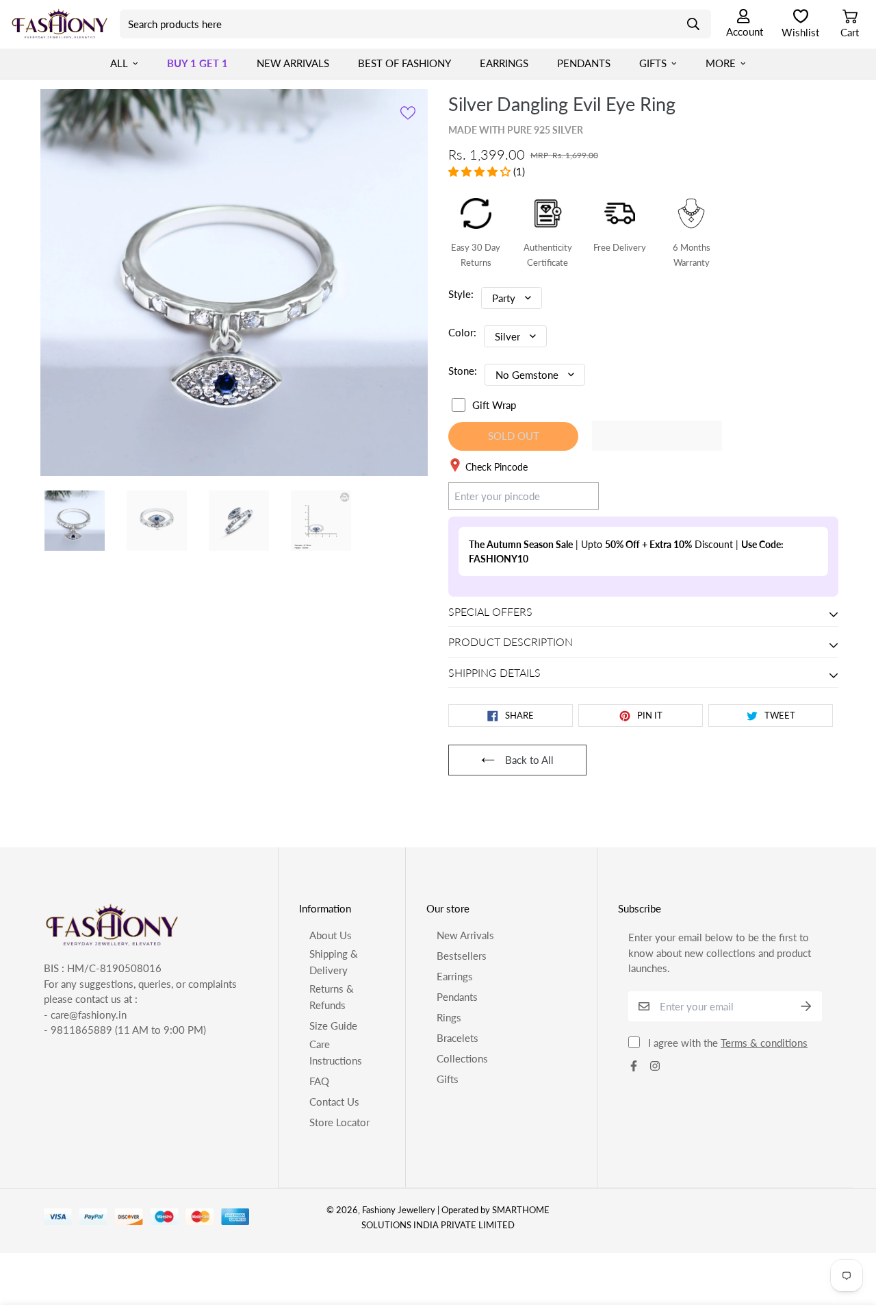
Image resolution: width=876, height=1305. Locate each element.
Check (571, 495)
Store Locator (339, 1122)
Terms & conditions (764, 1042)
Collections (462, 1058)
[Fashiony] (60, 24)
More (721, 63)
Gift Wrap (494, 405)
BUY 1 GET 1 (197, 63)
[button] (480, 171)
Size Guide (333, 1025)
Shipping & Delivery (333, 961)
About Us (330, 935)
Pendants (583, 63)
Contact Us (334, 1101)
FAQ (319, 1081)
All (119, 63)
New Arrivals (293, 63)
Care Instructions (335, 1052)
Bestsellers (462, 955)
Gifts (653, 63)
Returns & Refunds (331, 996)
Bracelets (457, 1038)
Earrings (504, 63)
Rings (449, 1017)
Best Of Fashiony (404, 63)
